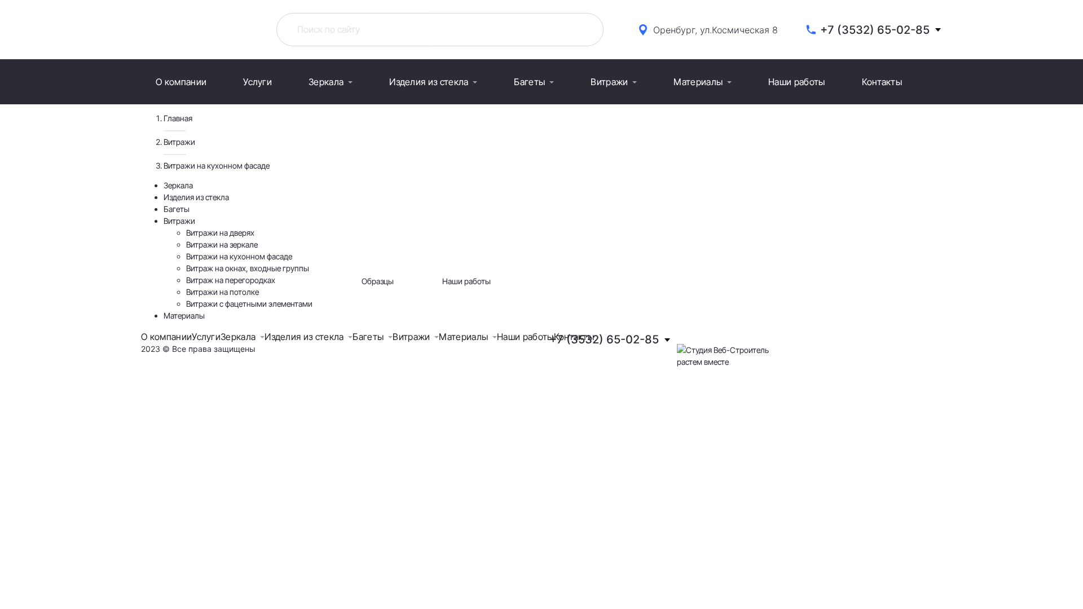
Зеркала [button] (326, 81)
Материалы (184, 315)
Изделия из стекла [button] (428, 81)
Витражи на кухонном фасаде (239, 256)
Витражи (179, 142)
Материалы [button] (698, 81)
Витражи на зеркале (222, 244)
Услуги (257, 81)
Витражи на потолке (222, 292)
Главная (178, 118)
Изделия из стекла (196, 197)
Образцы (378, 281)
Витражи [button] (609, 81)
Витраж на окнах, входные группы (247, 268)
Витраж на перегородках (230, 280)
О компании (181, 81)
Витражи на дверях (220, 232)
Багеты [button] (529, 81)
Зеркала (178, 185)
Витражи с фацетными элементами (249, 303)
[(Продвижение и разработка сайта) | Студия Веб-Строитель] (723, 349)
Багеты (177, 209)
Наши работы (796, 81)
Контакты (882, 81)
